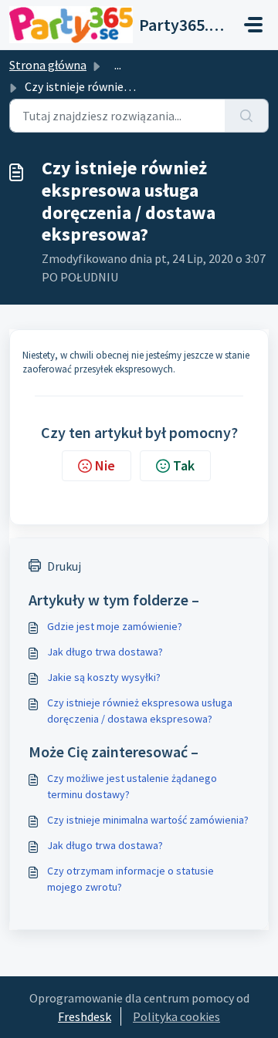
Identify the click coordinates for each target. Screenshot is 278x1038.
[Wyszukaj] (247, 116)
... (117, 64)
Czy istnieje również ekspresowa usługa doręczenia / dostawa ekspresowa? (139, 711)
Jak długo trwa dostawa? (105, 652)
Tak (184, 465)
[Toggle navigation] (253, 25)
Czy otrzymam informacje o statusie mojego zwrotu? (130, 879)
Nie (105, 465)
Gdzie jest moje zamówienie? (114, 626)
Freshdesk (84, 1016)
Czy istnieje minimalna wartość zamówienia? (148, 820)
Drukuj (64, 566)
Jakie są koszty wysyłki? (104, 677)
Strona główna (47, 64)
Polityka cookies (176, 1016)
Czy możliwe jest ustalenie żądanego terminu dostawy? (132, 786)
